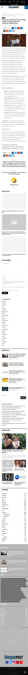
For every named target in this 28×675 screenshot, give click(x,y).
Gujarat (8, 586)
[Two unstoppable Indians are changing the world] (8, 477)
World (3, 345)
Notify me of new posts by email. (10, 290)
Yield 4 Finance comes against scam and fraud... (19, 469)
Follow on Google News (23, 2)
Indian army (3, 588)
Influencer (10, 588)
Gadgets (3, 318)
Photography (4, 325)
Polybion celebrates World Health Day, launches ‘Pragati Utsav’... (19, 483)
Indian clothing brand (7, 148)
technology (3, 601)
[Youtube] (21, 662)
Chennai (2, 582)
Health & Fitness (5, 320)
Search (3, 395)
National (3, 324)
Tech (3, 339)
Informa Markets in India (6, 590)
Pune (2, 597)
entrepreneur (13, 584)
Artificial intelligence (5, 580)
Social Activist (13, 599)
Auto (3, 306)
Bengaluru (24, 580)
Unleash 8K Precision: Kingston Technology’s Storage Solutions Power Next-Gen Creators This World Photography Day (17, 380)
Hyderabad (20, 586)
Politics (3, 327)
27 (14, 643)
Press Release (5, 329)
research (13, 597)
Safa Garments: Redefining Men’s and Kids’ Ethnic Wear (13, 211)
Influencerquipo (17, 588)
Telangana (4, 341)
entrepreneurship (21, 584)
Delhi (15, 582)
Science (3, 332)
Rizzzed (16, 60)
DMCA (14, 1)
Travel (3, 343)
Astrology (4, 304)
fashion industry (14, 144)
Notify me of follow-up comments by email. (13, 287)
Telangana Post (14, 185)
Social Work (4, 334)
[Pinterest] (17, 662)
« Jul (2, 647)
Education (4, 310)
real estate (7, 597)
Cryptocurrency (9, 582)
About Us (1, 2)
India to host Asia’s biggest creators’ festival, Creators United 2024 (14, 173)
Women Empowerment (15, 601)
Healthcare (13, 586)
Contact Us (17, 2)
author (13, 580)
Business (4, 308)
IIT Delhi (25, 586)
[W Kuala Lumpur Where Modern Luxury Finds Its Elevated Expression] (5, 389)
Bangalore (18, 580)
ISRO (19, 590)
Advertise (5, 1)
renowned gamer (15, 148)
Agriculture (4, 301)
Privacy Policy (10, 2)
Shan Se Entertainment (21, 597)
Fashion (3, 17)
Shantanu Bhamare (4, 599)
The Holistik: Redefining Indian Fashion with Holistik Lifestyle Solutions (13, 254)
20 (14, 640)
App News (4, 303)
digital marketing (21, 582)
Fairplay (2, 586)
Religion (3, 331)
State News (4, 338)
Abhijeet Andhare (6, 144)
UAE (8, 601)
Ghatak (17, 146)
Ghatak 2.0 (21, 146)
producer (22, 595)
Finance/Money (5, 315)
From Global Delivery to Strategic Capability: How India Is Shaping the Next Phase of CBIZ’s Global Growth (16, 364)
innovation (15, 590)
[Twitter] (10, 662)
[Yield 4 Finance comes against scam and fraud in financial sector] (20, 463)
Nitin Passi (16, 595)
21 (18, 640)
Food (3, 317)
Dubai (2, 584)
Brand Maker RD (14, 669)
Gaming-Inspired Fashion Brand (8, 146)
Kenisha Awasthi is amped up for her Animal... (12, 451)
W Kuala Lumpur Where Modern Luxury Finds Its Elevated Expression (17, 388)
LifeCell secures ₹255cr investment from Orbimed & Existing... (7, 470)
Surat (19, 599)
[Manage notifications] (25, 672)
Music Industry (4, 595)
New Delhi (10, 595)
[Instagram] (14, 662)
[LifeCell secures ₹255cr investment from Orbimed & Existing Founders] (8, 463)
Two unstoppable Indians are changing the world (7, 483)
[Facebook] (7, 662)
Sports (3, 336)
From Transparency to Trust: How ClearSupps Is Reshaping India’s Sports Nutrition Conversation (17, 372)
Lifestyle (3, 322)
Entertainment (5, 311)
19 (10, 640)
